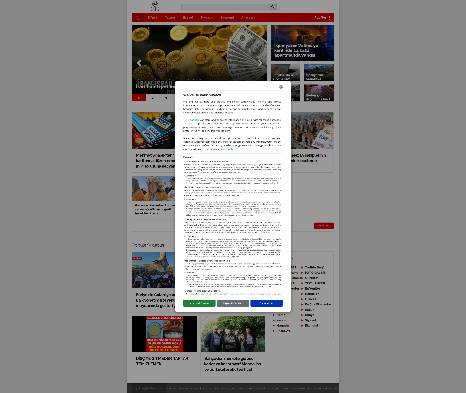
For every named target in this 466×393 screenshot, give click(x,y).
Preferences (266, 303)
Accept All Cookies (199, 303)
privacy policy (227, 149)
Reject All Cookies (233, 303)
